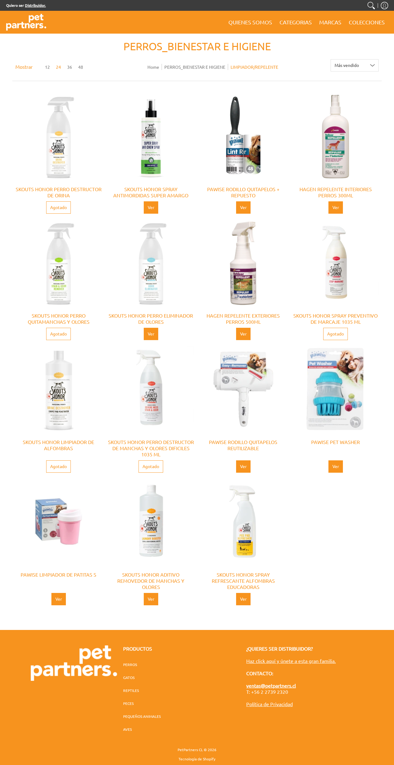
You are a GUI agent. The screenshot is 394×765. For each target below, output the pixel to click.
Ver (151, 207)
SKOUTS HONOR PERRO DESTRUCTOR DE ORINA (59, 192)
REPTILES (131, 690)
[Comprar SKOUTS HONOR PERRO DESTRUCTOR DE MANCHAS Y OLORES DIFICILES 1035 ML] (151, 389)
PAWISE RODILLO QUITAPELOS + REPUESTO (243, 192)
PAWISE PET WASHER (335, 442)
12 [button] (47, 67)
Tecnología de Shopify (197, 758)
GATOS (129, 677)
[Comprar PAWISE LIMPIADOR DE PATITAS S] (58, 522)
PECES (128, 703)
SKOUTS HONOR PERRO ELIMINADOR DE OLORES (151, 318)
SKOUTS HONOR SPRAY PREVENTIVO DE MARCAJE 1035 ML (335, 318)
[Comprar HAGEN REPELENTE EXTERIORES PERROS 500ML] (243, 263)
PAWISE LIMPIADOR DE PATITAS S (58, 574)
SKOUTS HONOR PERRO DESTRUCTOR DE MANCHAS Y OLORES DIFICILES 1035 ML (151, 448)
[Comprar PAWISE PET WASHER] (335, 389)
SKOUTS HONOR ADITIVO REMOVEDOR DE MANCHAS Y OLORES (150, 580)
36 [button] (69, 67)
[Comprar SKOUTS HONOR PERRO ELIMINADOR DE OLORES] (151, 263)
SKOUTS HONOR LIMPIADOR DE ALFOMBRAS (58, 445)
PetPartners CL (190, 749)
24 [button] (58, 67)
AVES (127, 729)
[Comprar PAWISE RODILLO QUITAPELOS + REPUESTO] (243, 136)
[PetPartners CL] (26, 22)
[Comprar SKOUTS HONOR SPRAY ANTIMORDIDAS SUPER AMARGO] (151, 136)
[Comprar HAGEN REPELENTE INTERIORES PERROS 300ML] (335, 136)
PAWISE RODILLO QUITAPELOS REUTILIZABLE (243, 445)
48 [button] (80, 67)
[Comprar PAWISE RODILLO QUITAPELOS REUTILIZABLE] (243, 389)
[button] (384, 5)
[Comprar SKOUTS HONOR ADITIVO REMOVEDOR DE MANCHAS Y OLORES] (151, 522)
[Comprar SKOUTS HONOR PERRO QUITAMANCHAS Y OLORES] (58, 263)
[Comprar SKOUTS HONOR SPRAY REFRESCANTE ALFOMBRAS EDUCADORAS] (243, 522)
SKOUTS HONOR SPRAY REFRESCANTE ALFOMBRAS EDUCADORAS (243, 580)
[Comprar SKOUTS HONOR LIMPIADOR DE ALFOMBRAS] (58, 389)
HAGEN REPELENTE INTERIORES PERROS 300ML (336, 192)
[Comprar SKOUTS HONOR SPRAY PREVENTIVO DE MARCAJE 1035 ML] (335, 263)
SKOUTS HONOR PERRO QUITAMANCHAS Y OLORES (59, 318)
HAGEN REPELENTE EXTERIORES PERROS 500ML (243, 318)
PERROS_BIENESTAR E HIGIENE (194, 67)
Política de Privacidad (269, 704)
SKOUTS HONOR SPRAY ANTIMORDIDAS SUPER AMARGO (150, 192)
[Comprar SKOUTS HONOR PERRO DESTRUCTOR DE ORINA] (58, 136)
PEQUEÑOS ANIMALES (142, 716)
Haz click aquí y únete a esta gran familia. (291, 661)
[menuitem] (371, 5)
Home (153, 67)
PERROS (130, 664)
